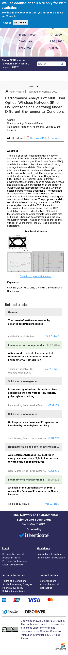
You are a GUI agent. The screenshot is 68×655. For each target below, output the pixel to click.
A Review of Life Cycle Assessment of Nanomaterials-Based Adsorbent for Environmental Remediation (30, 356)
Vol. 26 (48, 369)
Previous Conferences (14, 561)
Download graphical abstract (35, 276)
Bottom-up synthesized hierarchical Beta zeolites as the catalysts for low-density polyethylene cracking (32, 393)
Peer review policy (12, 587)
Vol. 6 (49, 336)
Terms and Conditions (14, 580)
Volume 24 (11, 63)
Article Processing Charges (17, 584)
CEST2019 (54, 405)
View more (57, 138)
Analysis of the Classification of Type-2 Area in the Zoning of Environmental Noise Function (33, 491)
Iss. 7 (57, 369)
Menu (31, 86)
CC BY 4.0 (53, 634)
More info (11, 16)
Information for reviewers (52, 557)
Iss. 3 (57, 336)
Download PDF (38, 138)
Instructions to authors (50, 554)
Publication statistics (13, 591)
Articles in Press (11, 557)
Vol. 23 (48, 503)
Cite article (17, 138)
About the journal (49, 584)
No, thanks (20, 22)
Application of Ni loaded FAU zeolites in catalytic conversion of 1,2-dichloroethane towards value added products (33, 458)
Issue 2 (25, 63)
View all (25, 503)
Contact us (46, 587)
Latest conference (12, 564)
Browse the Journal (13, 554)
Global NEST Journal (14, 60)
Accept (7, 22)
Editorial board (48, 580)
